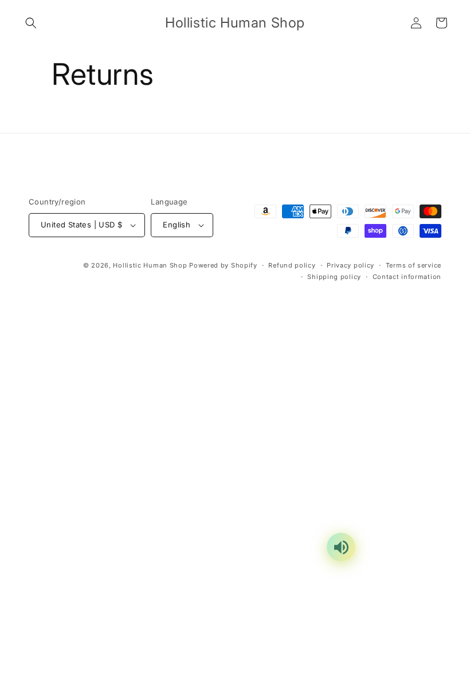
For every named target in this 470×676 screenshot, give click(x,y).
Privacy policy (350, 265)
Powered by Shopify (223, 265)
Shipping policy (334, 277)
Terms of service (413, 265)
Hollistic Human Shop (150, 265)
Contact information (407, 277)
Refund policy (291, 265)
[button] (31, 23)
